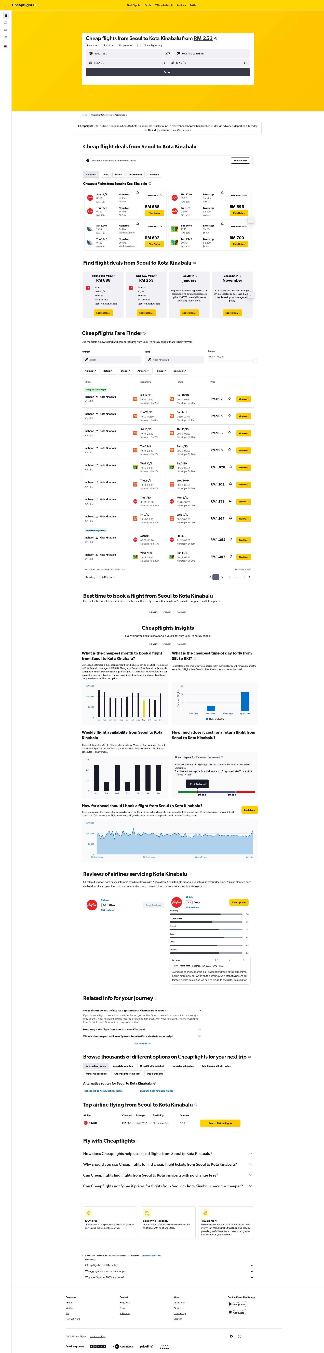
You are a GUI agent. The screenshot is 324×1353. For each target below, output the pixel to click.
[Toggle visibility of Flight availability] (215, 719)
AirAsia (105, 900)
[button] (5, 5)
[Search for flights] (5, 15)
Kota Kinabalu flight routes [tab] (216, 1066)
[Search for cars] (5, 29)
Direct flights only (152, 45)
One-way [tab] (154, 174)
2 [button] (222, 577)
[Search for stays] (5, 22)
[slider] (255, 361)
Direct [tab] (118, 174)
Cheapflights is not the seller (101, 1265)
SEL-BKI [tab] (153, 612)
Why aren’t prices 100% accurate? (104, 1277)
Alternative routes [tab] (96, 1066)
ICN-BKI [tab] (167, 612)
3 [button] (229, 577)
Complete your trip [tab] (123, 1066)
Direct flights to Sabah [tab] (152, 1066)
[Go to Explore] (5, 36)
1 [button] (215, 577)
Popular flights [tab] (155, 1073)
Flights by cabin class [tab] (182, 1066)
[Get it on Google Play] (237, 1304)
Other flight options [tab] (96, 1073)
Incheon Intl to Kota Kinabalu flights (103, 1090)
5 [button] (244, 577)
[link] (103, 312)
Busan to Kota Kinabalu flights (156, 1090)
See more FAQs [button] (142, 1043)
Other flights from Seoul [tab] (127, 1073)
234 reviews (107, 910)
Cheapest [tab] (91, 174)
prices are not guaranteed (150, 1255)
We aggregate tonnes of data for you (105, 1271)
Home (84, 115)
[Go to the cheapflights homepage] (24, 5)
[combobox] (92, 45)
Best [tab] (105, 174)
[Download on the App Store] (237, 1312)
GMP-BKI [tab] (181, 612)
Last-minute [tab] (135, 174)
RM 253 (203, 38)
